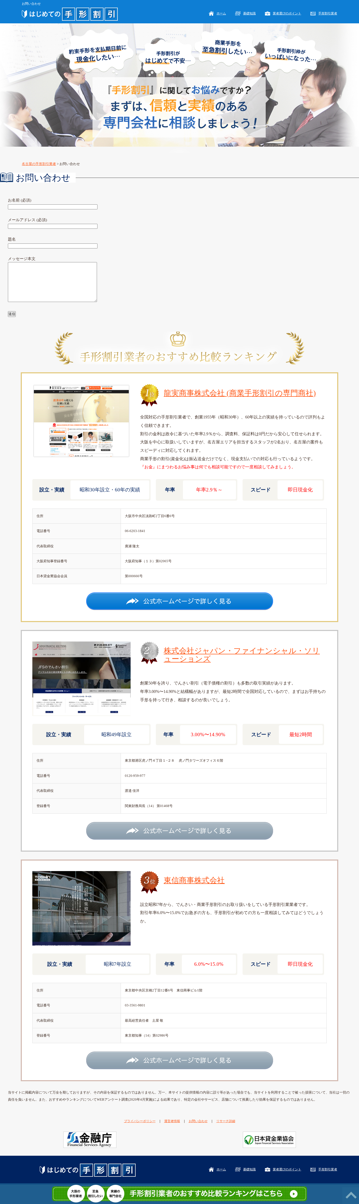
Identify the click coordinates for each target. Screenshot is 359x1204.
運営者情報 (172, 1121)
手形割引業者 (327, 13)
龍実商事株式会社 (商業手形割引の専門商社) (240, 393)
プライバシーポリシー (140, 1121)
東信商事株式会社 (194, 880)
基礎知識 (249, 13)
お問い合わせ (198, 1121)
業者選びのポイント (287, 13)
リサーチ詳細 (225, 1121)
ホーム (221, 13)
